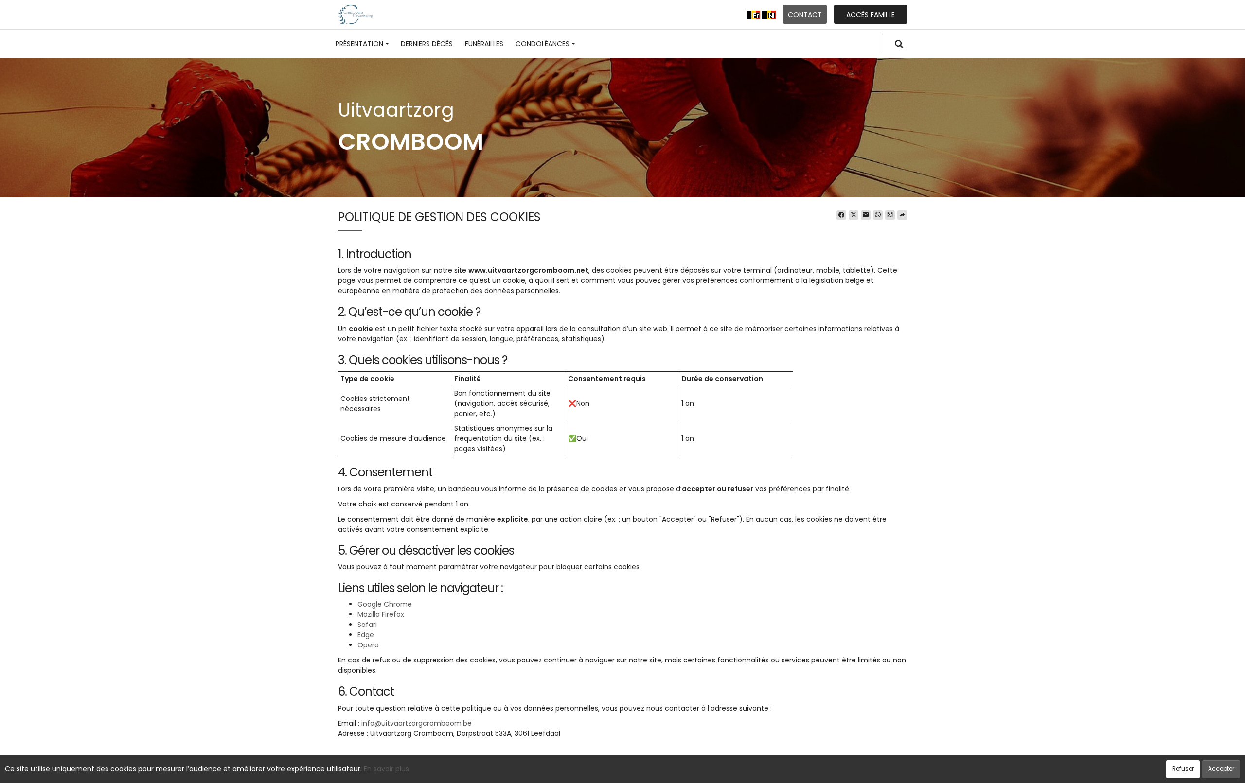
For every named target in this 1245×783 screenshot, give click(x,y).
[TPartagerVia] (902, 215)
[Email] (866, 215)
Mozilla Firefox (380, 614)
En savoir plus (386, 769)
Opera (368, 645)
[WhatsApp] (878, 215)
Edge (365, 635)
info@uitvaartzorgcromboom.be (416, 723)
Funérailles (484, 44)
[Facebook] (841, 215)
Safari (367, 624)
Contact (805, 14)
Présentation (359, 44)
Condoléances (542, 44)
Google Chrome (384, 604)
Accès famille (870, 14)
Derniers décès (427, 44)
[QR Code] (890, 215)
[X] (853, 215)
